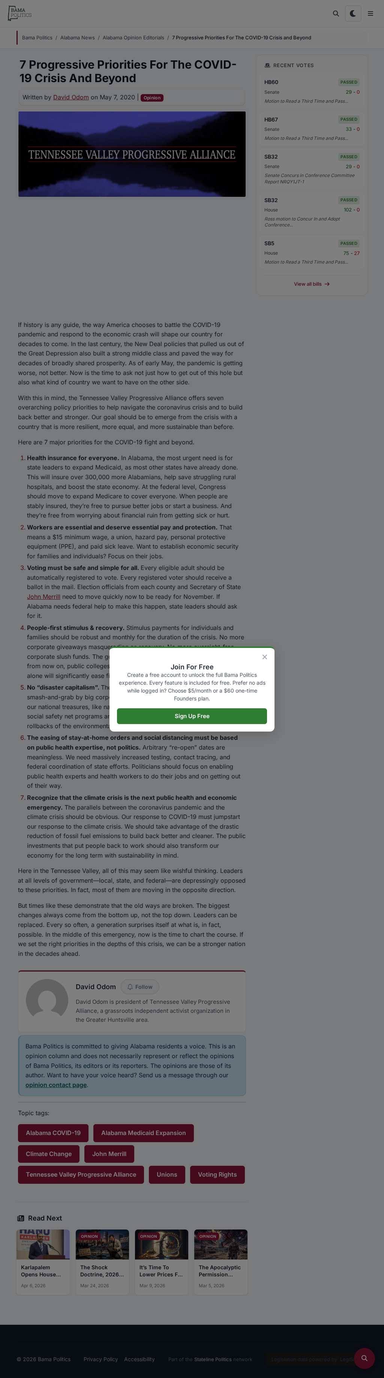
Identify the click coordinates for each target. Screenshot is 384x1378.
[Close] (265, 657)
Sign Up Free (192, 716)
